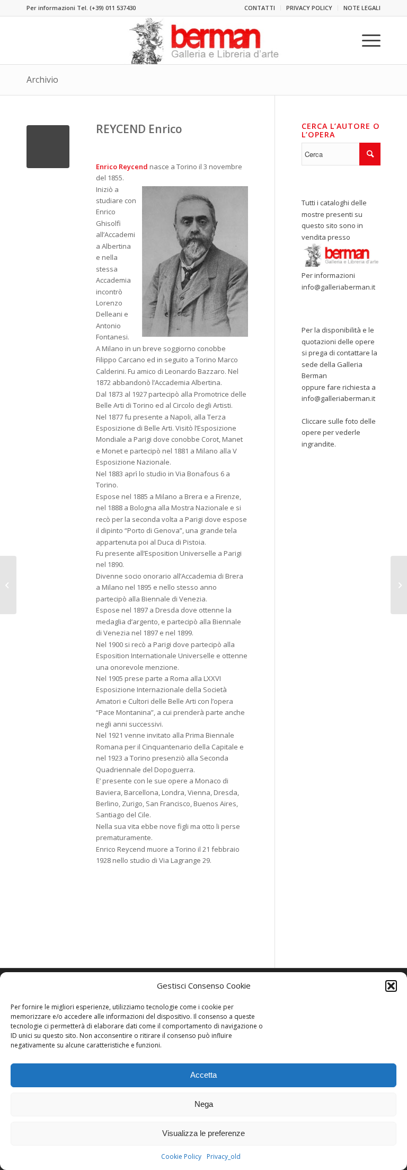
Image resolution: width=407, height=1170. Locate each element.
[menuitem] (260, 8)
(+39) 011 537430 (113, 8)
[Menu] (366, 40)
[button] (391, 986)
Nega (203, 1103)
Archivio (42, 79)
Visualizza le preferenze (203, 1133)
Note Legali (362, 8)
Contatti (259, 8)
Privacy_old (224, 1156)
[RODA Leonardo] (8, 585)
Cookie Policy (181, 1156)
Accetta (203, 1074)
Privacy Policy (309, 8)
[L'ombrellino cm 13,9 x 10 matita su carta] (47, 146)
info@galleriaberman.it (338, 287)
